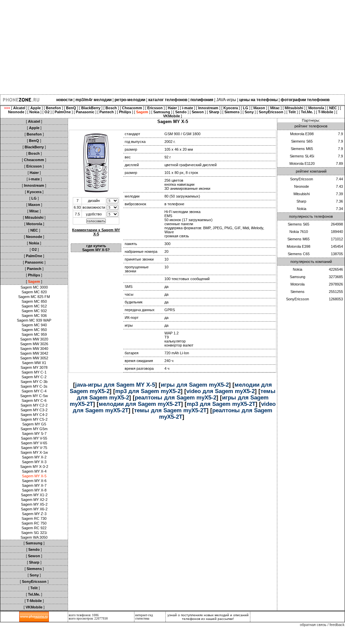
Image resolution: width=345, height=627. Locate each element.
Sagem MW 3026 (34, 344)
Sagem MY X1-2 (34, 495)
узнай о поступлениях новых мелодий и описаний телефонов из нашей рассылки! (208, 617)
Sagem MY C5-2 (34, 419)
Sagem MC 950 (34, 330)
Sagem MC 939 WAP (34, 320)
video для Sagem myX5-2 (220, 391)
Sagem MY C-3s (34, 386)
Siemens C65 (299, 254)
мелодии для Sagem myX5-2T (140, 404)
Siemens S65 (302, 141)
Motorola (297, 284)
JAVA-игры (226, 99)
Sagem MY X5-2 (34, 504)
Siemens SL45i (302, 156)
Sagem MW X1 (34, 363)
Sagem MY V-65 (34, 443)
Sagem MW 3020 (34, 339)
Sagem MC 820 (34, 292)
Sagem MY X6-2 (34, 509)
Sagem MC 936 (34, 316)
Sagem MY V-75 (34, 448)
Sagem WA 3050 (34, 537)
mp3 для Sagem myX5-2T (221, 404)
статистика (142, 618)
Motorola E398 (302, 134)
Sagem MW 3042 (34, 353)
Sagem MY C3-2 (34, 410)
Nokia (301, 209)
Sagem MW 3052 (34, 358)
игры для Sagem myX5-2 (195, 385)
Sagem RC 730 (34, 518)
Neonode (301, 186)
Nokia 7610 (298, 232)
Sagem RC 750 (34, 523)
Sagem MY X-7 (34, 485)
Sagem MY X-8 (34, 490)
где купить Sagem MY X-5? (96, 248)
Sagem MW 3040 (34, 349)
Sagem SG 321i (34, 533)
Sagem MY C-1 (34, 372)
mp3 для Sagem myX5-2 (148, 391)
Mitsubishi (301, 194)
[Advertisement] (172, 47)
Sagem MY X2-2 (34, 500)
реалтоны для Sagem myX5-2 (175, 397)
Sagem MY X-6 (34, 481)
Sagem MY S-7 (34, 433)
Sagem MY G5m (34, 429)
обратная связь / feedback (322, 625)
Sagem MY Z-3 (34, 514)
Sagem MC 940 (34, 325)
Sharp (301, 201)
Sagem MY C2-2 (34, 405)
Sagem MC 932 (34, 311)
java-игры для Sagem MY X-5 (115, 385)
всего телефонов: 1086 (84, 615)
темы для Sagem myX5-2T (170, 410)
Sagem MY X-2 (34, 457)
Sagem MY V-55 (34, 438)
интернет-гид (144, 615)
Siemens (297, 292)
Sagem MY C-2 (34, 377)
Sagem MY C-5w (34, 396)
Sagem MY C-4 (34, 391)
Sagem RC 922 (34, 528)
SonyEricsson (301, 179)
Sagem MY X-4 (34, 471)
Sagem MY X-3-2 (34, 467)
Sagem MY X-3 (34, 462)
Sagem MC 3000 (34, 287)
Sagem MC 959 (34, 334)
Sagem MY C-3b (34, 382)
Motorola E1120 (302, 163)
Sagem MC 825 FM (34, 297)
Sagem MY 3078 (34, 367)
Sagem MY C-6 (34, 400)
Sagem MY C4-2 (34, 415)
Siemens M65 (302, 149)
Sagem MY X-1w (34, 452)
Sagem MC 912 (34, 306)
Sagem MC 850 (34, 301)
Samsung (297, 277)
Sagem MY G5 (34, 424)
